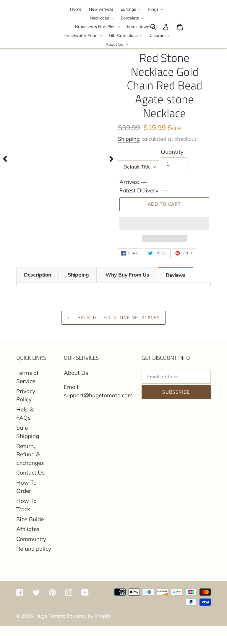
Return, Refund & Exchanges (30, 454)
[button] (164, 223)
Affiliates (27, 528)
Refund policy (33, 548)
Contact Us (30, 472)
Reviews (176, 275)
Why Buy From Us (127, 275)
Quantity (172, 151)
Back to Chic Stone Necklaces (118, 317)
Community (31, 538)
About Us (76, 372)
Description (37, 275)
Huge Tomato (50, 616)
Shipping (129, 138)
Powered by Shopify (89, 616)
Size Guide (30, 519)
